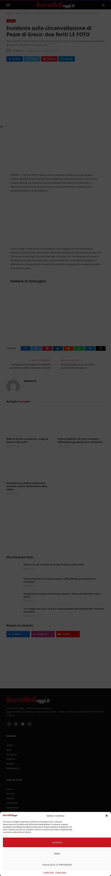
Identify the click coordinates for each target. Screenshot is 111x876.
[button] (106, 815)
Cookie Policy (48, 872)
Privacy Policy (60, 872)
